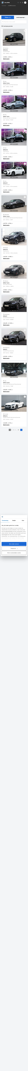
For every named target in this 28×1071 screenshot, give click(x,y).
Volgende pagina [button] (21, 430)
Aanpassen (13, 548)
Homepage (4, 5)
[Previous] (10, 44)
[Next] (17, 44)
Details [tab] (14, 520)
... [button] (16, 430)
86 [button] (18, 430)
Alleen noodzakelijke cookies (14, 552)
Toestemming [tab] (5, 520)
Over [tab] (23, 520)
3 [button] (13, 430)
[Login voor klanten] (22, 2)
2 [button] (11, 430)
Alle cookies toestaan (14, 544)
